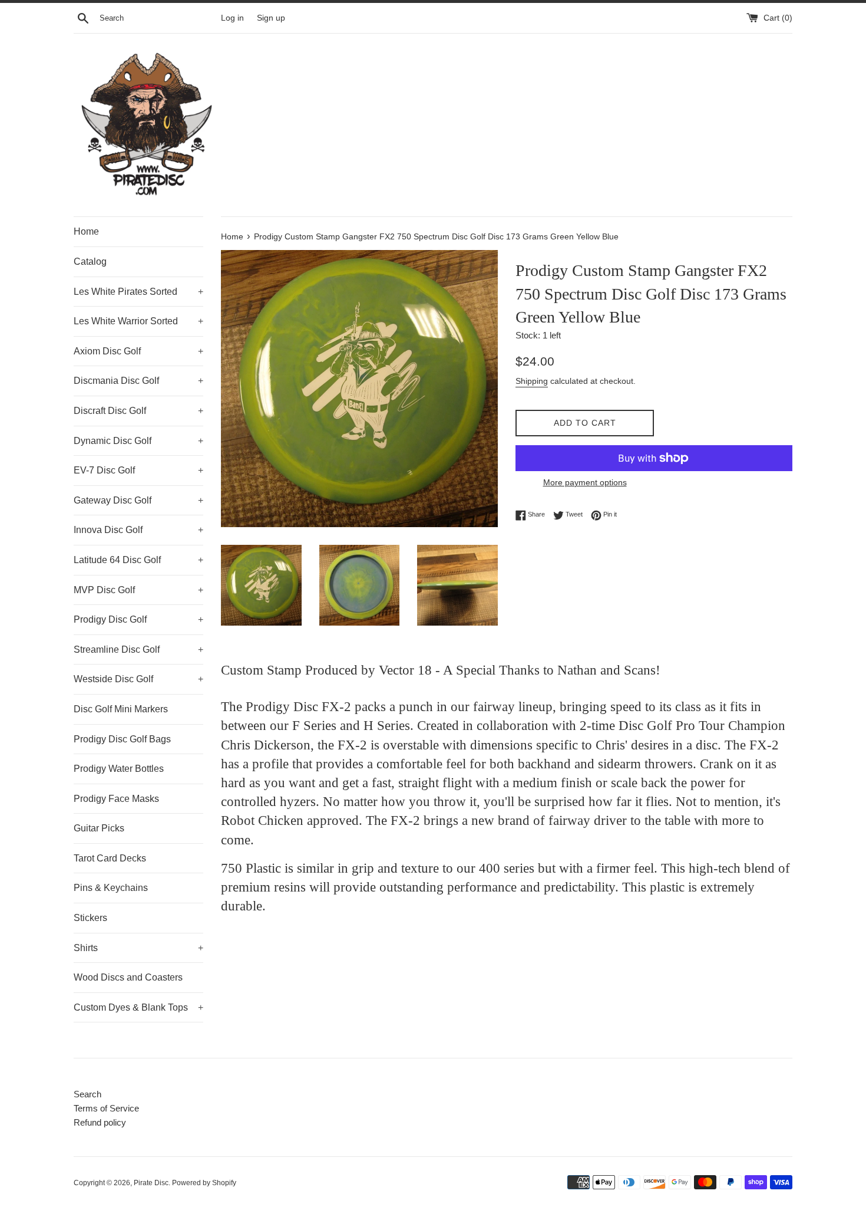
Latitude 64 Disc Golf (138, 560)
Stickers (90, 918)
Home (86, 231)
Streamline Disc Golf (138, 649)
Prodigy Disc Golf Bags (122, 739)
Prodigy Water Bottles (119, 769)
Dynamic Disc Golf (138, 441)
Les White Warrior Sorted (138, 321)
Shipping (531, 381)
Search (87, 1094)
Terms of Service (106, 1108)
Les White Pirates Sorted (138, 292)
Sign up (271, 18)
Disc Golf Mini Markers (121, 709)
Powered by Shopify (204, 1183)
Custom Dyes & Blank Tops (138, 1007)
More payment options (585, 482)
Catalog (90, 261)
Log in (232, 18)
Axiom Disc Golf (138, 351)
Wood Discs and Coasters (128, 977)
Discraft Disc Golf (138, 411)
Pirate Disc (151, 1183)
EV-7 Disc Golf (138, 470)
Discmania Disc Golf (138, 381)
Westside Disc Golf (138, 679)
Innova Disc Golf (138, 530)
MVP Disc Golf (138, 590)
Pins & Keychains (111, 888)
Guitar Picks (99, 828)
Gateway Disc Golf (138, 500)
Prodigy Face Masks (116, 799)
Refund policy (100, 1122)
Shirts (138, 948)
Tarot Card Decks (110, 858)
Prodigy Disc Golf (138, 619)
